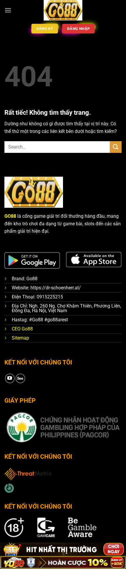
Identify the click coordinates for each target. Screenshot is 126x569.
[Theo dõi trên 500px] (20, 378)
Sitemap (20, 338)
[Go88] (63, 10)
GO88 (10, 216)
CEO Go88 (22, 329)
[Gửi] (116, 147)
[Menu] (7, 10)
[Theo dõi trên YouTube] (10, 378)
